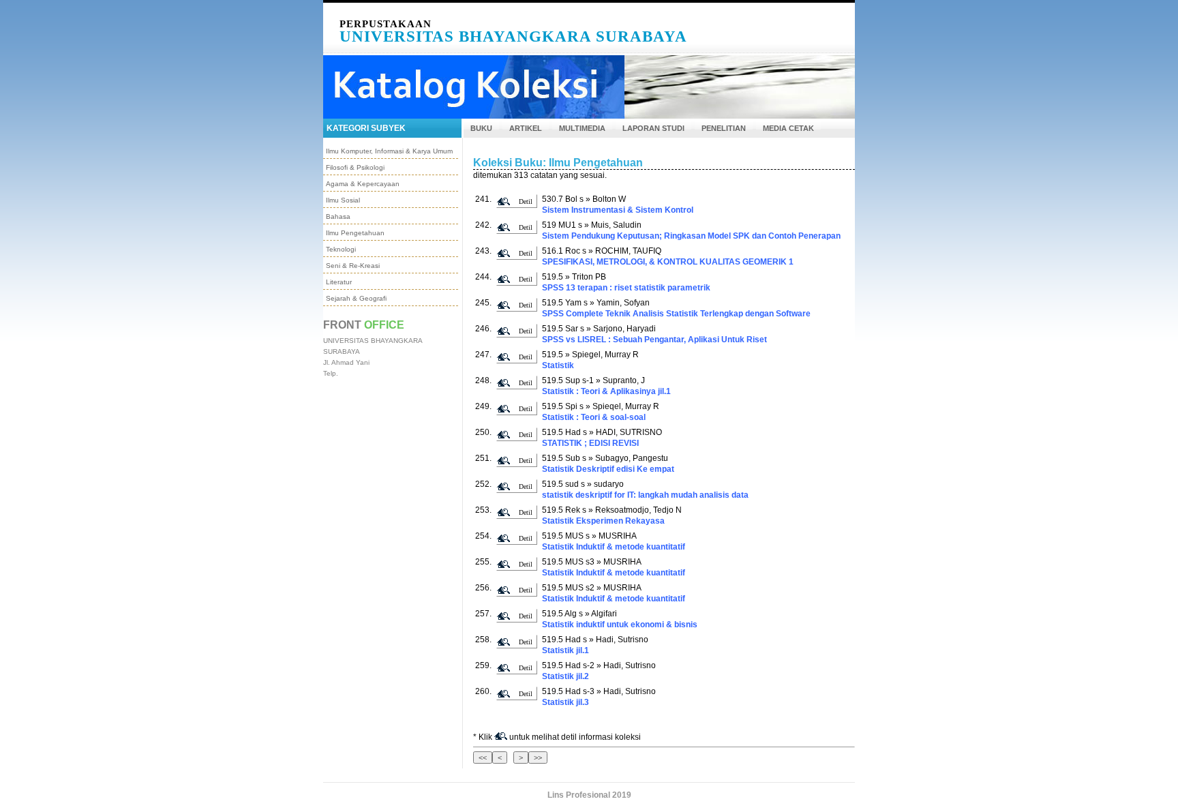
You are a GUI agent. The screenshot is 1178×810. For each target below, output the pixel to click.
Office (384, 325)
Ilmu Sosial (343, 200)
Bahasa (338, 216)
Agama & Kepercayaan (362, 184)
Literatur (339, 282)
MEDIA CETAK (788, 128)
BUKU (481, 128)
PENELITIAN (723, 128)
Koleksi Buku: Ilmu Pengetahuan (558, 162)
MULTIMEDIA (582, 128)
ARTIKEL (525, 128)
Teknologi (341, 249)
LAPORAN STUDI (653, 128)
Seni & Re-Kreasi (353, 265)
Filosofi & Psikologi (355, 167)
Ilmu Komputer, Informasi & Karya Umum (389, 151)
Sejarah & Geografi (356, 298)
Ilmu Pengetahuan (355, 233)
